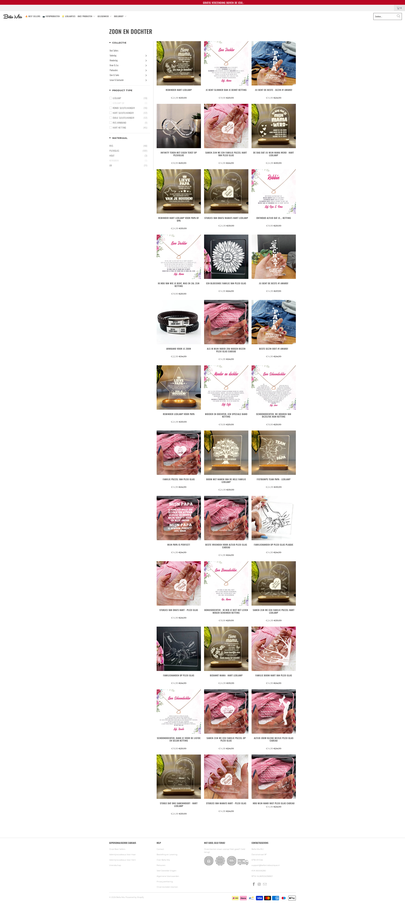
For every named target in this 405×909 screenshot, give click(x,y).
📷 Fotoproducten (51, 16)
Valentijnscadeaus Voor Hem (122, 860)
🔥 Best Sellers (32, 16)
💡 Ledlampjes (68, 16)
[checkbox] (130, 98)
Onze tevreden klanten (167, 887)
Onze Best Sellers (117, 849)
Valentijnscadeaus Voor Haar (122, 854)
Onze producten (85, 16)
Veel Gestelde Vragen (166, 870)
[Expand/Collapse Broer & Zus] (146, 65)
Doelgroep (119, 16)
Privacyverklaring (165, 881)
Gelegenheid (103, 16)
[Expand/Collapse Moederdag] (146, 60)
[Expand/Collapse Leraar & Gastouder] (146, 80)
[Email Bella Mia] (264, 884)
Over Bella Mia (163, 860)
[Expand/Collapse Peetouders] (146, 70)
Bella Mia (120, 897)
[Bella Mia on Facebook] (254, 884)
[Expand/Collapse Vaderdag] (146, 55)
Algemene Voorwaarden (168, 876)
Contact (160, 849)
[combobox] (387, 16)
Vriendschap (115, 865)
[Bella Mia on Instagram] (259, 884)
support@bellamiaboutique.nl (266, 865)
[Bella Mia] (12, 16)
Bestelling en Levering (167, 854)
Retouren (161, 865)
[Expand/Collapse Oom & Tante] (146, 75)
